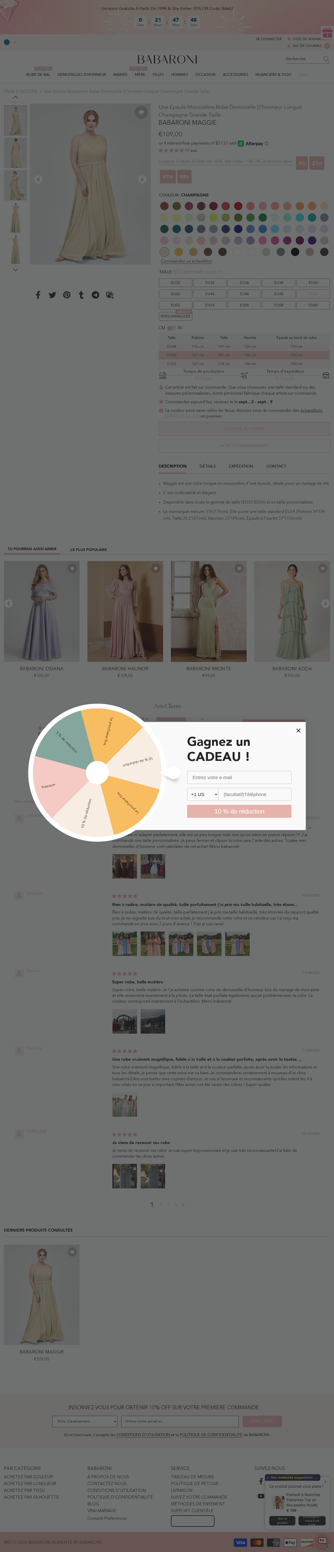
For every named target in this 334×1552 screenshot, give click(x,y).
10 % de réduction (239, 811)
